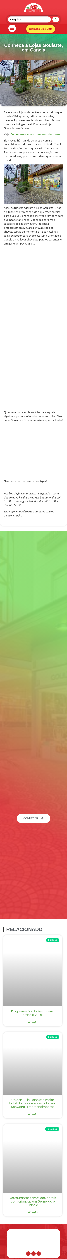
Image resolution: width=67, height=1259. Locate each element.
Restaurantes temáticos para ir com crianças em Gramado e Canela (33, 1201)
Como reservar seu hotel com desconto (35, 134)
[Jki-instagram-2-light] (33, 1253)
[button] (12, 28)
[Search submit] (55, 19)
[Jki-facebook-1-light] (28, 1253)
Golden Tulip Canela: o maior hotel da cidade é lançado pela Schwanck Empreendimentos (32, 1103)
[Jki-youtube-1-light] (38, 1253)
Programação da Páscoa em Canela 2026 (32, 1013)
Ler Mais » (33, 1022)
